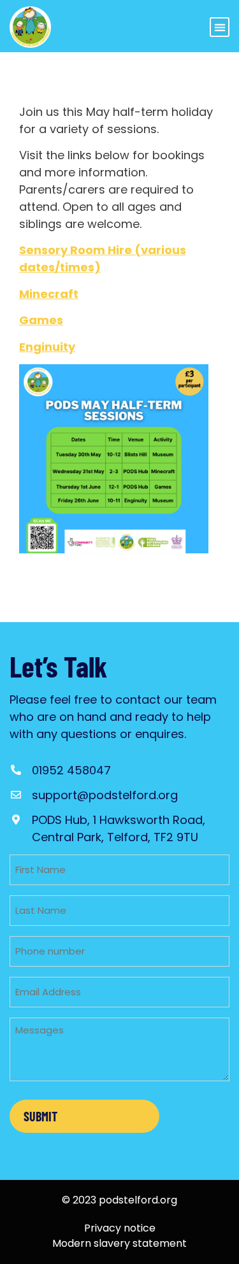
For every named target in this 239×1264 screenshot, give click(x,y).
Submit (40, 1116)
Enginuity (47, 347)
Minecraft (48, 294)
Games (41, 320)
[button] (219, 27)
